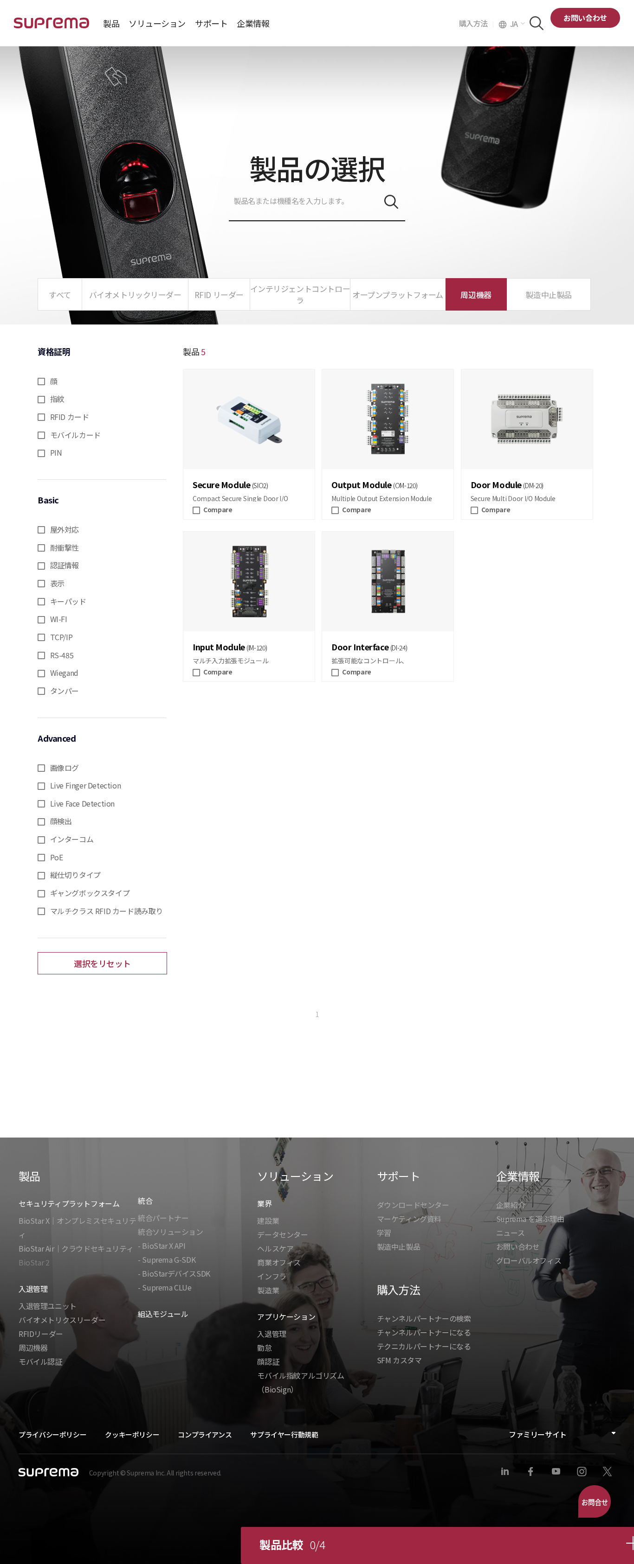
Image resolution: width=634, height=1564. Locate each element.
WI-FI (58, 618)
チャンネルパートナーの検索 (424, 1318)
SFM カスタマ (399, 1360)
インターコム (72, 839)
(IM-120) (256, 647)
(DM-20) (533, 485)
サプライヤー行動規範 (284, 1434)
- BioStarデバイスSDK (174, 1273)
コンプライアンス (205, 1434)
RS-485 (62, 655)
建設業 (268, 1220)
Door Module (496, 484)
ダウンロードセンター (413, 1204)
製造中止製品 (399, 1246)
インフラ (271, 1276)
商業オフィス (279, 1262)
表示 (57, 583)
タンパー (64, 690)
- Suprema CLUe (164, 1287)
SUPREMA (51, 27)
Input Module (219, 647)
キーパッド (68, 601)
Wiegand (64, 672)
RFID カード (69, 416)
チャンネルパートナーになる (424, 1332)
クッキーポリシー (132, 1434)
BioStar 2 (34, 1262)
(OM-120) (405, 485)
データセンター (282, 1234)
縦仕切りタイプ (75, 874)
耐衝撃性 (64, 547)
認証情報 (64, 565)
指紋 (57, 398)
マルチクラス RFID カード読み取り (106, 910)
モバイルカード (75, 434)
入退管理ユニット (48, 1305)
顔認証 (268, 1361)
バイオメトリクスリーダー (62, 1319)
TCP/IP (61, 636)
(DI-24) (399, 647)
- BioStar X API (161, 1245)
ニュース (510, 1232)
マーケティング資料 (409, 1218)
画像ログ (64, 767)
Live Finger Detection (85, 785)
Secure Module (221, 484)
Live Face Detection (82, 803)
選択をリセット (102, 963)
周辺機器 (33, 1347)
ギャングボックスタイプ (90, 892)
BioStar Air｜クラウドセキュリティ (76, 1248)
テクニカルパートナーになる (424, 1346)
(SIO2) (260, 485)
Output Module (361, 484)
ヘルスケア (275, 1248)
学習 (384, 1232)
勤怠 (264, 1347)
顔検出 (61, 821)
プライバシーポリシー (52, 1434)
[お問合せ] (594, 1501)
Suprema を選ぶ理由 (530, 1218)
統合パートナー (163, 1217)
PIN (56, 452)
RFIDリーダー (41, 1333)
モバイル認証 (40, 1361)
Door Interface (359, 647)
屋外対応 (64, 529)
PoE (56, 857)
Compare (218, 509)
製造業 (268, 1290)
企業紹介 (510, 1204)
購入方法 (476, 23)
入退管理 (271, 1333)
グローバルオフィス (528, 1260)
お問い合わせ (585, 17)
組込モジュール (163, 1313)
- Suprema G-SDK (166, 1259)
